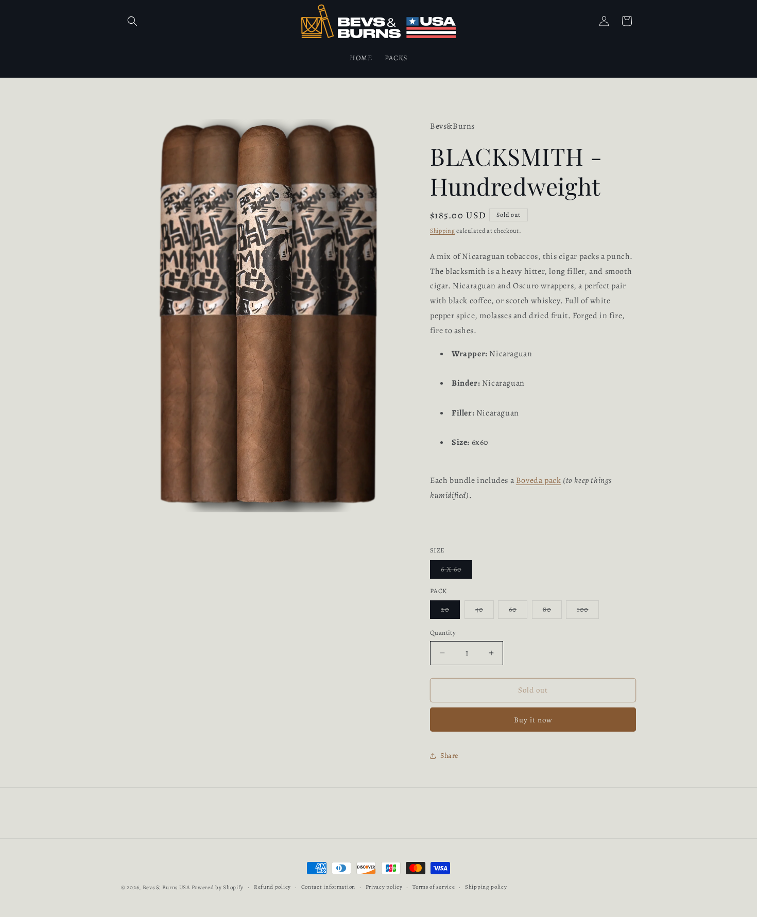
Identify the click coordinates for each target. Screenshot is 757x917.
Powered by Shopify (218, 887)
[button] (132, 21)
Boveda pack (538, 480)
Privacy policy (384, 887)
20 (450, 611)
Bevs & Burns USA (166, 887)
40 (484, 611)
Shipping (442, 231)
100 (588, 611)
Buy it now (533, 720)
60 (518, 611)
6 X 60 (456, 571)
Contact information (328, 887)
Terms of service (433, 887)
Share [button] (449, 755)
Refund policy (272, 887)
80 (552, 611)
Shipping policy (486, 887)
